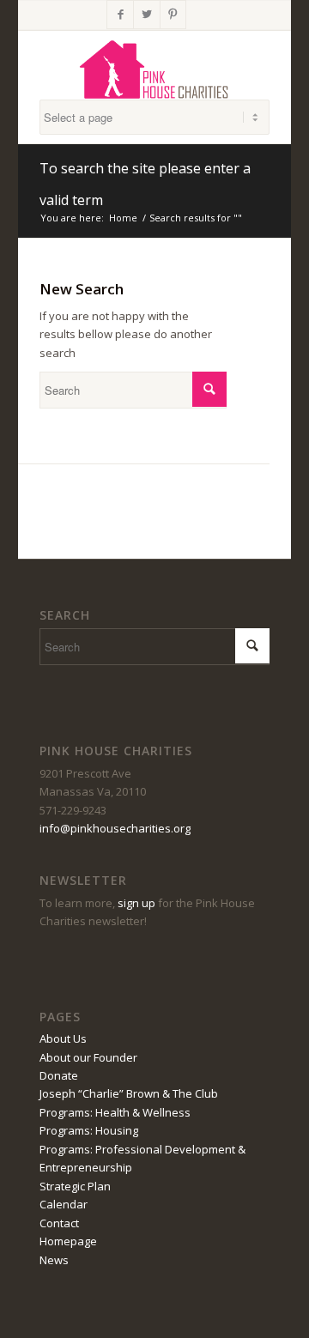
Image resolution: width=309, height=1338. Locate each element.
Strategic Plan (75, 1186)
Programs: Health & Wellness (115, 1112)
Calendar (63, 1204)
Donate (58, 1075)
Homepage (68, 1241)
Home (123, 217)
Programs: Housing (88, 1130)
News (54, 1260)
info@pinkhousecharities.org (115, 828)
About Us (63, 1038)
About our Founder (88, 1057)
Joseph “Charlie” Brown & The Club (128, 1093)
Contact (59, 1223)
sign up (136, 903)
